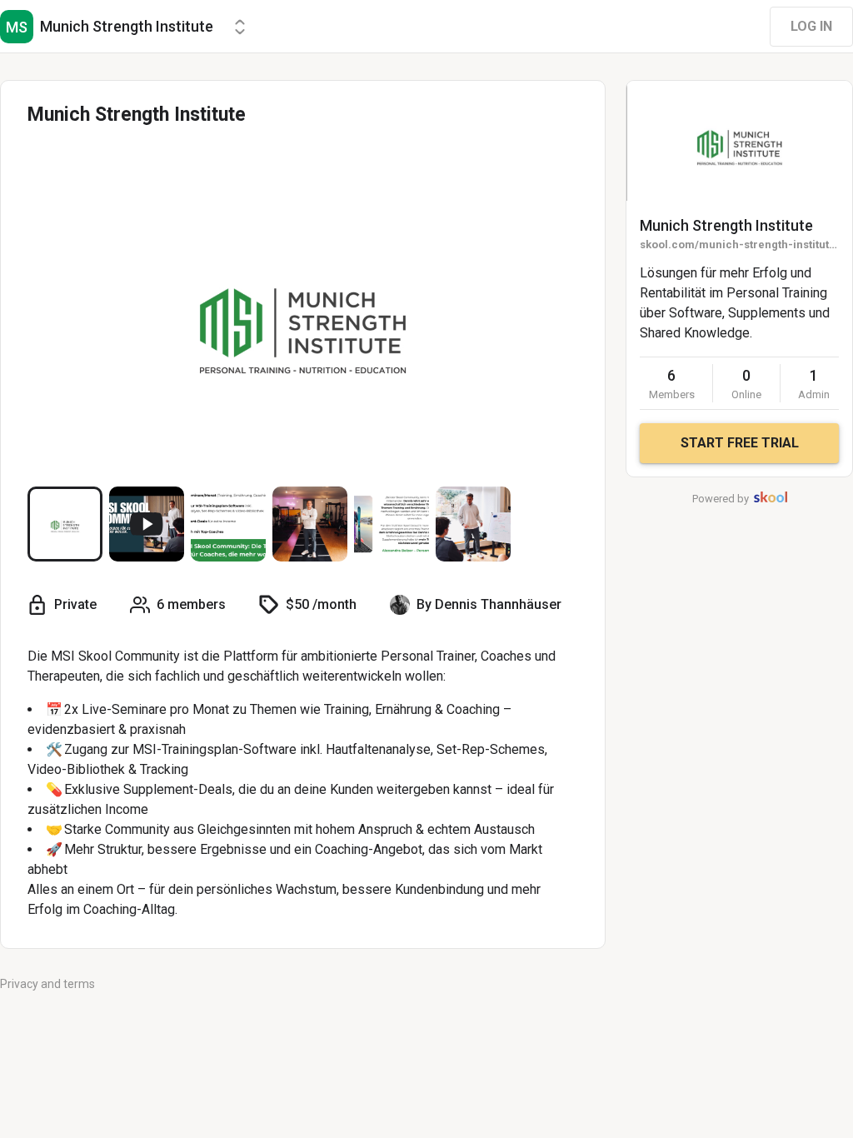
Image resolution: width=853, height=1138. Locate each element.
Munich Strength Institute (726, 225)
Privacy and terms (47, 984)
